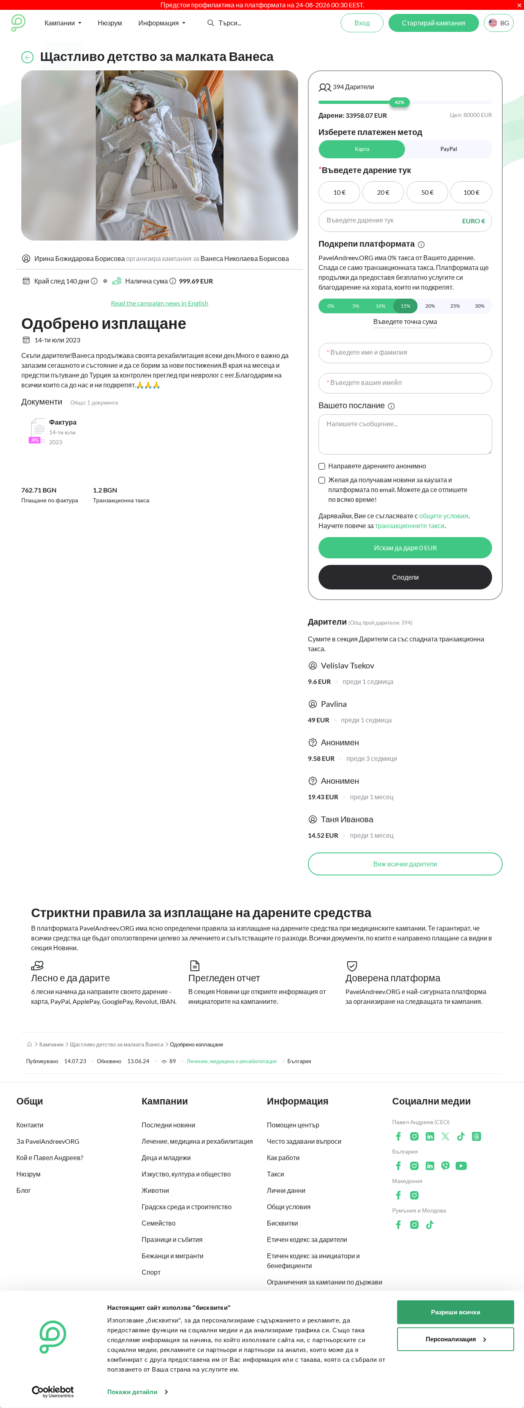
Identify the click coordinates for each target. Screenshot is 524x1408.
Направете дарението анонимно (377, 466)
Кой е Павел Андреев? (49, 1157)
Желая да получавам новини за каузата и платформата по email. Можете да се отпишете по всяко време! (398, 489)
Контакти (29, 1125)
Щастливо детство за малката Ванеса (116, 1044)
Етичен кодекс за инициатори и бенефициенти (313, 1260)
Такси (275, 1174)
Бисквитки (282, 1223)
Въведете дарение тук (360, 220)
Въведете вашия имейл (364, 382)
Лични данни (286, 1190)
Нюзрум (110, 23)
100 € (471, 192)
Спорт (151, 1272)
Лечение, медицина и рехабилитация (232, 1061)
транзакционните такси (410, 525)
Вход (362, 23)
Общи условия (289, 1206)
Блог (23, 1190)
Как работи (283, 1157)
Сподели (405, 577)
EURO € (473, 221)
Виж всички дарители (405, 864)
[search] (249, 23)
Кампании (51, 1044)
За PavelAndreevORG (47, 1141)
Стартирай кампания (433, 23)
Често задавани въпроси (304, 1141)
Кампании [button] (60, 23)
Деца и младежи (166, 1157)
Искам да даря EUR (405, 547)
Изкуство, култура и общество (186, 1174)
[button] (211, 23)
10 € (339, 192)
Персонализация (451, 1338)
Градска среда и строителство (187, 1206)
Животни (155, 1190)
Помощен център (293, 1125)
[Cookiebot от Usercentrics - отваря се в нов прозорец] (53, 1392)
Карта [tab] (362, 149)
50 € (427, 192)
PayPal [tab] (448, 149)
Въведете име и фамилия (367, 352)
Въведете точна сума (405, 321)
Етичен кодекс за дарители (307, 1239)
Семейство (159, 1223)
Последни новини (168, 1125)
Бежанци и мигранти (172, 1256)
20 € (383, 192)
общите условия (443, 516)
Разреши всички (455, 1312)
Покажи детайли (132, 1391)
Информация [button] (158, 23)
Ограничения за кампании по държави (324, 1282)
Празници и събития (172, 1239)
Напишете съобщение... (362, 423)
